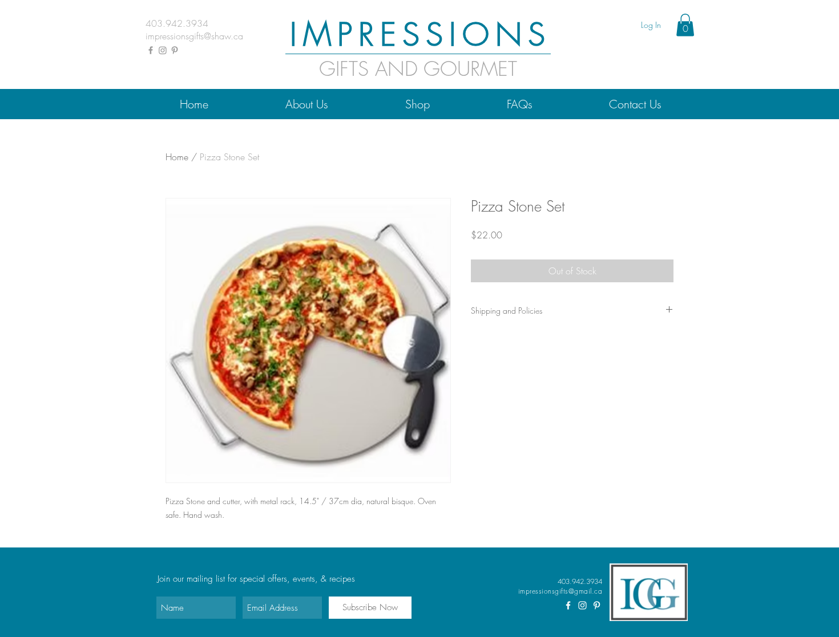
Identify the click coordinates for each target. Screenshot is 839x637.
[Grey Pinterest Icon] (175, 50)
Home (177, 157)
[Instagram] (163, 50)
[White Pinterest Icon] (596, 605)
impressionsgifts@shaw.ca (194, 36)
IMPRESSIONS (420, 34)
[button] (685, 25)
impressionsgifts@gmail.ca (560, 591)
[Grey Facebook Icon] (151, 50)
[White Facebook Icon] (568, 605)
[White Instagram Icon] (582, 605)
